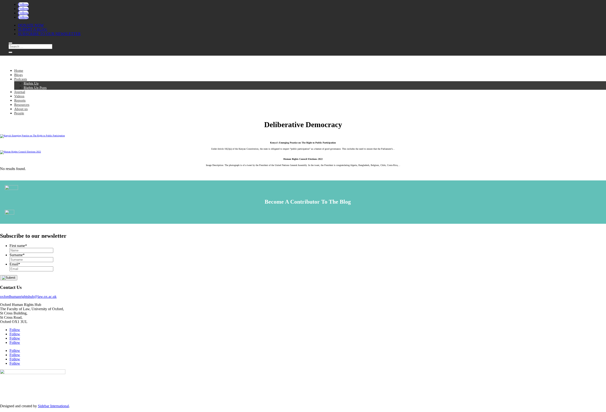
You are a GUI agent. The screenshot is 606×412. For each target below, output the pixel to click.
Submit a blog (32, 29)
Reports (20, 100)
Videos (19, 96)
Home (18, 70)
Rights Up (31, 83)
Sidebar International (53, 406)
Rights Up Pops (35, 88)
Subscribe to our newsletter (49, 34)
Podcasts (20, 79)
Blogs (18, 75)
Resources (21, 105)
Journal (19, 92)
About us (21, 109)
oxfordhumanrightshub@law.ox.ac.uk (28, 297)
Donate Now (31, 25)
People (19, 113)
